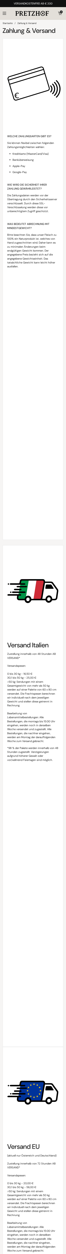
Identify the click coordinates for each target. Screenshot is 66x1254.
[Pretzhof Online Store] (32, 13)
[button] (59, 13)
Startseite (8, 23)
